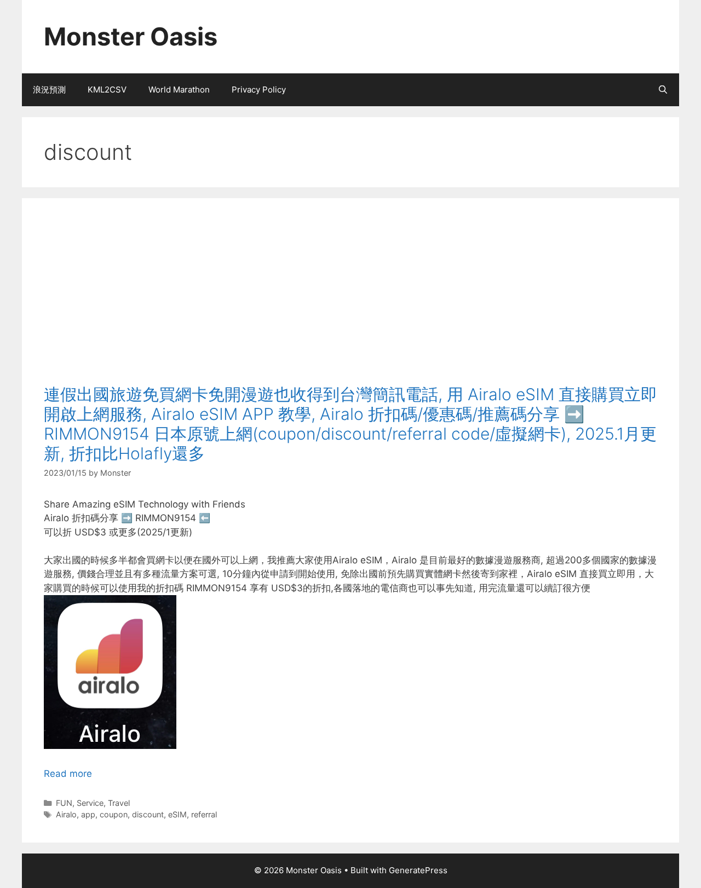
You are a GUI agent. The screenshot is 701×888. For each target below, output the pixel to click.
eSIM (177, 814)
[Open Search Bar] (663, 89)
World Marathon (179, 89)
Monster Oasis (130, 36)
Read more (68, 773)
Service (90, 803)
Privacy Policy (259, 89)
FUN (64, 803)
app (88, 814)
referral (204, 814)
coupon (114, 814)
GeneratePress (418, 870)
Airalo (66, 814)
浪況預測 (49, 89)
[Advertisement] (350, 302)
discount (148, 814)
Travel (119, 803)
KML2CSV (107, 89)
